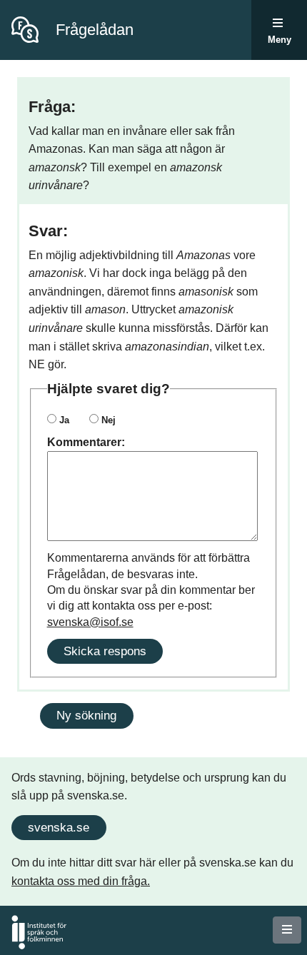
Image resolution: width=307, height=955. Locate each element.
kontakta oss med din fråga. (80, 881)
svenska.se (58, 827)
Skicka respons (105, 651)
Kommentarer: (86, 442)
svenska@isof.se (90, 622)
